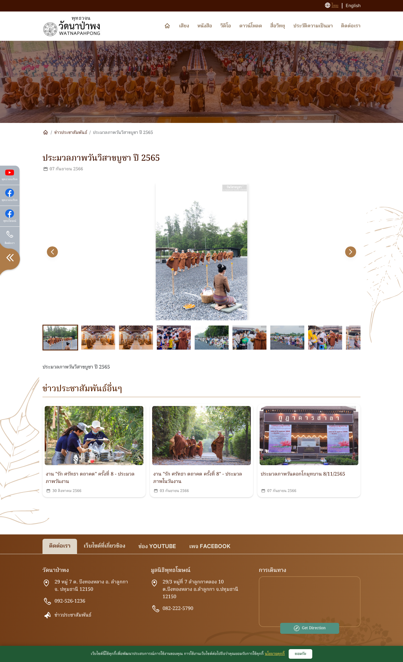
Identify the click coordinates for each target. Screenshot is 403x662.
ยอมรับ (300, 654)
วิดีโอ (225, 26)
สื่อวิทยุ (277, 26)
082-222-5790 (178, 609)
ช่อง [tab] (157, 546)
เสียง (184, 26)
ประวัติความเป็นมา (313, 26)
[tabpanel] (201, 603)
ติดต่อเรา (351, 26)
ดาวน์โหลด (250, 26)
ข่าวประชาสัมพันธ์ (70, 132)
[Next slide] (350, 251)
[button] (60, 337)
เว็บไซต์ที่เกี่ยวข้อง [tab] (104, 546)
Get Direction (314, 628)
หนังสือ (204, 26)
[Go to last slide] (52, 251)
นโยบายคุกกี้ (275, 654)
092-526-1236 (70, 601)
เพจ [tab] (210, 546)
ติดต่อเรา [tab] (59, 546)
